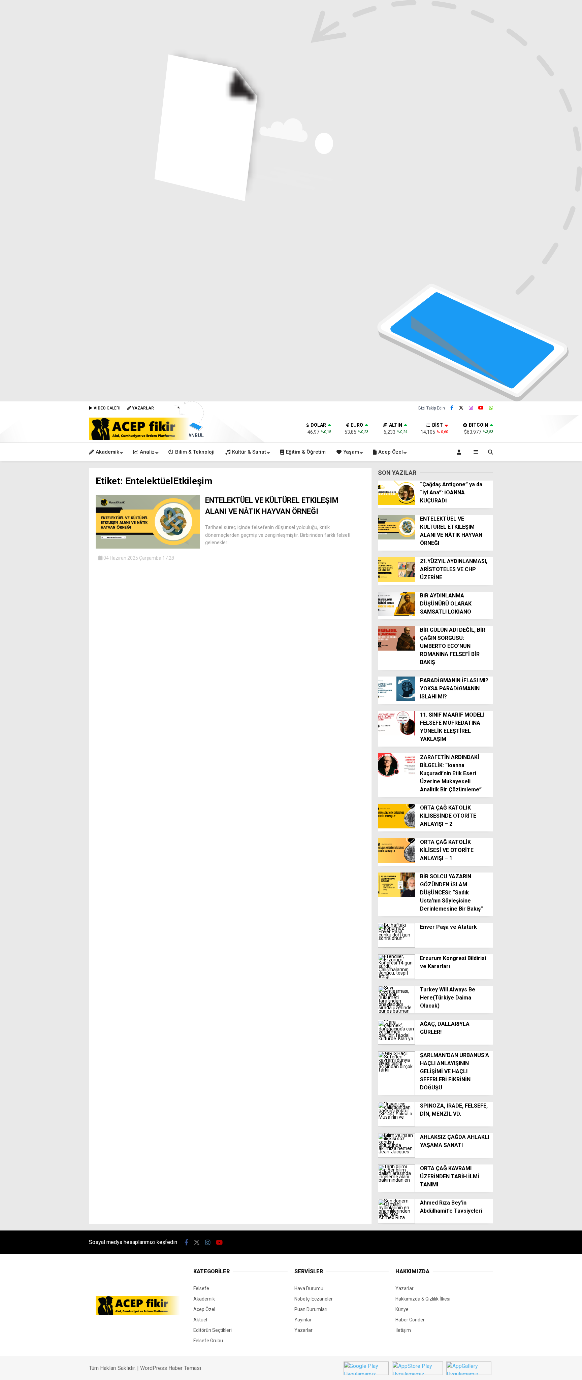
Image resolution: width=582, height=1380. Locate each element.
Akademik (107, 452)
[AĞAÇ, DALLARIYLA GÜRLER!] (396, 1043)
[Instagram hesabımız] (471, 407)
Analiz (147, 452)
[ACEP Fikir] (139, 438)
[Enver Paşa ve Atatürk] (396, 946)
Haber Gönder (410, 1319)
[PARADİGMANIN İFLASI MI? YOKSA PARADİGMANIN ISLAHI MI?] (396, 699)
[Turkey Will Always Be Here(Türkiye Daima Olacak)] (396, 1011)
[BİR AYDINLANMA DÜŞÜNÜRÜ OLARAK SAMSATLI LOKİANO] (396, 614)
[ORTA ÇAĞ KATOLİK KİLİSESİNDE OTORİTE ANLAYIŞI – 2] (396, 826)
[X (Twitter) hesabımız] (461, 407)
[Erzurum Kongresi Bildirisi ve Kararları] (396, 977)
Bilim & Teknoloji (195, 452)
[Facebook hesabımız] (451, 407)
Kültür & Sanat (249, 452)
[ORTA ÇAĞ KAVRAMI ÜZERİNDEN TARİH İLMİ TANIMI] (396, 1190)
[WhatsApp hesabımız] (491, 407)
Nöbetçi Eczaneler (313, 1299)
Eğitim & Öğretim (306, 452)
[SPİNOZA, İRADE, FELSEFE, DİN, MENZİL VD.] (396, 1124)
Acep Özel (390, 452)
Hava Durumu (308, 1288)
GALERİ (107, 408)
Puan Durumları (310, 1309)
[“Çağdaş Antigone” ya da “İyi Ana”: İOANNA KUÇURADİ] (396, 503)
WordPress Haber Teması (170, 1368)
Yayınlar (303, 1319)
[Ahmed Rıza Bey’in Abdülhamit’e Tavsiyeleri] (396, 1221)
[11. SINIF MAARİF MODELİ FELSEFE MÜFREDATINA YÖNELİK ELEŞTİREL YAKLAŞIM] (396, 733)
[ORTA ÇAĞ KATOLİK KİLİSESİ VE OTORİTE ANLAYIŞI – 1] (396, 861)
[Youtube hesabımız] (481, 407)
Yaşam (351, 452)
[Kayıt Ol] (460, 452)
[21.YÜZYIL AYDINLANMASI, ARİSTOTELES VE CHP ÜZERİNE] (396, 580)
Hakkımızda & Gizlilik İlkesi (422, 1299)
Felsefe (201, 1288)
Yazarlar (303, 1330)
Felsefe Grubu (208, 1340)
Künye (402, 1309)
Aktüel (200, 1319)
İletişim (403, 1330)
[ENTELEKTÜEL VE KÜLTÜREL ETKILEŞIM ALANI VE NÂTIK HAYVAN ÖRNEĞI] (148, 547)
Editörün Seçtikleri (212, 1330)
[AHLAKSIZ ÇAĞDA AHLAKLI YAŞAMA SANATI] (396, 1156)
